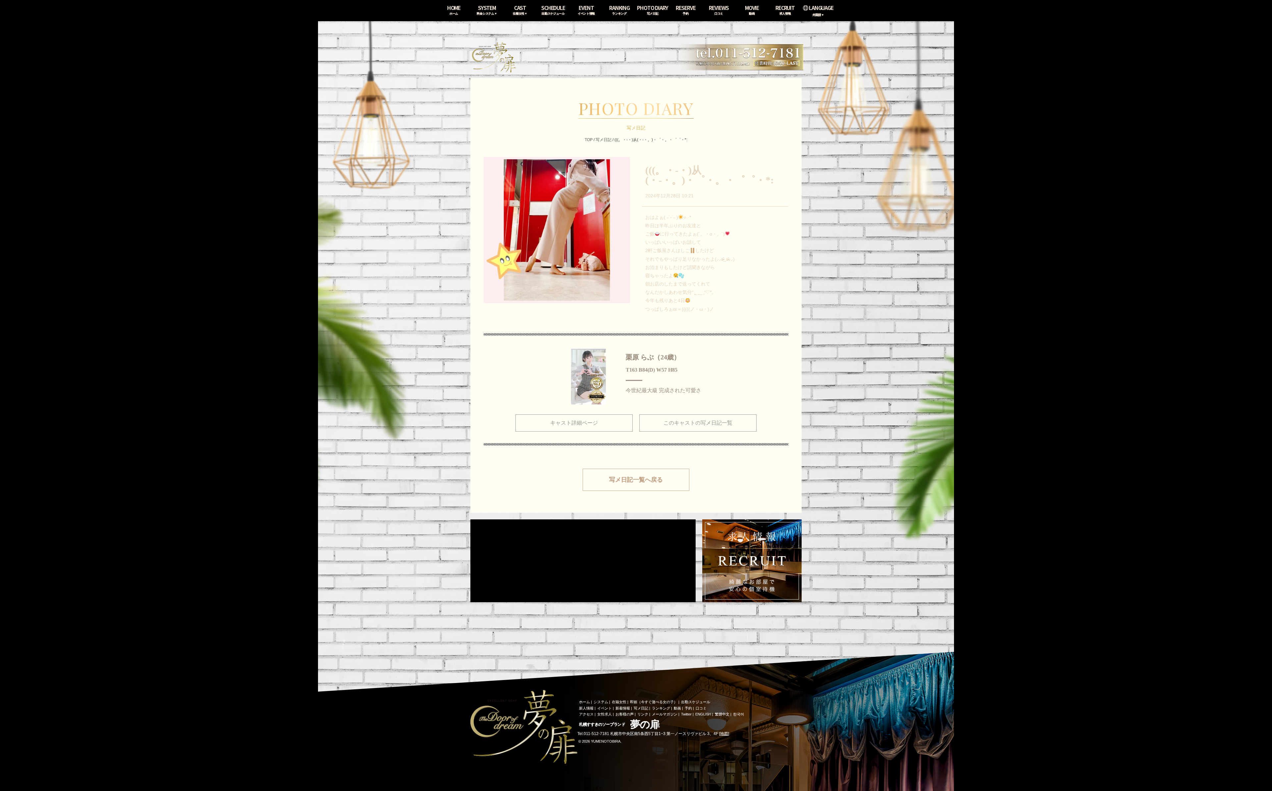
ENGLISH (703, 714)
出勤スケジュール (695, 702)
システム (601, 702)
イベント (604, 708)
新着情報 (622, 708)
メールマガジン (664, 714)
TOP (589, 139)
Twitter (686, 714)
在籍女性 (619, 702)
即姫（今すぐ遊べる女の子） (653, 702)
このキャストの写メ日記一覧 (697, 423)
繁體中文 (722, 714)
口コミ (701, 708)
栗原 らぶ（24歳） (653, 357)
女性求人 (604, 714)
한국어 (738, 714)
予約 (688, 708)
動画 (677, 708)
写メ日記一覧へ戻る (636, 479)
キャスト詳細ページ (574, 423)
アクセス (586, 714)
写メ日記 (603, 139)
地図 (724, 733)
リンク (642, 714)
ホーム (584, 702)
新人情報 (586, 708)
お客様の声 (624, 714)
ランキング (661, 708)
